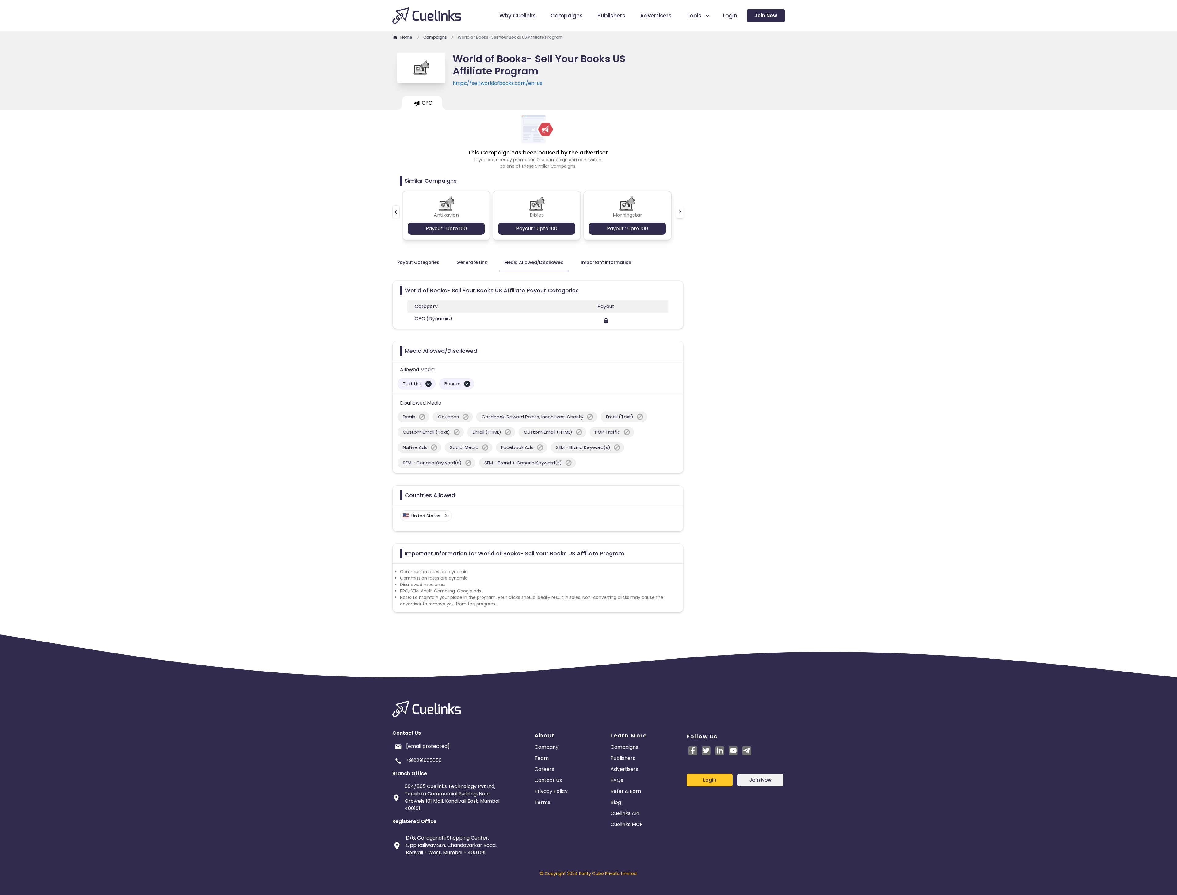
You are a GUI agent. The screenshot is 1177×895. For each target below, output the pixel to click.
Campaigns (624, 747)
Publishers (623, 758)
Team (542, 758)
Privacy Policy (551, 791)
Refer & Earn (626, 791)
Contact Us (548, 780)
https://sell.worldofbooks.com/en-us (497, 83)
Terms (542, 802)
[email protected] (428, 746)
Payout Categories (418, 262)
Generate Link (471, 262)
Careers (544, 769)
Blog (616, 802)
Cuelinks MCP (627, 824)
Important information (606, 262)
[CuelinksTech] (747, 751)
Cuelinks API (625, 813)
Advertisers (624, 769)
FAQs (617, 780)
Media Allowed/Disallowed (534, 262)
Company (546, 747)
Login (709, 779)
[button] (396, 211)
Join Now (765, 15)
